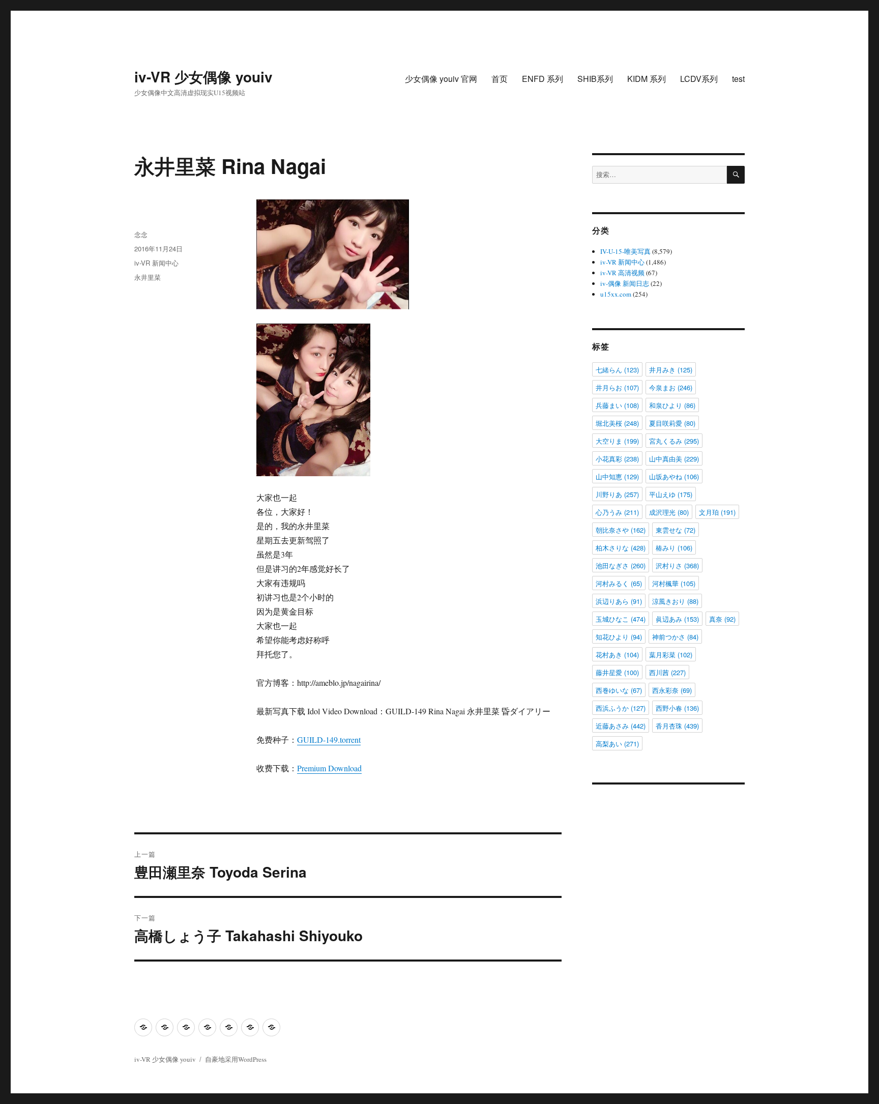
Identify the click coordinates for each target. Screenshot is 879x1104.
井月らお (617, 387)
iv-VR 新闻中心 (156, 263)
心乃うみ (617, 512)
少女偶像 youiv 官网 (441, 78)
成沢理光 (669, 512)
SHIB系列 (595, 78)
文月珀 (717, 512)
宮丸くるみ (674, 441)
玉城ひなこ (621, 619)
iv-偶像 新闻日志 (624, 283)
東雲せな (675, 530)
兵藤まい (617, 405)
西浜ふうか (621, 708)
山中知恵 (617, 476)
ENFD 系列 (542, 78)
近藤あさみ (621, 726)
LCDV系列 (699, 78)
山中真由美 (674, 458)
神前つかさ (675, 637)
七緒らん (617, 369)
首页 (499, 78)
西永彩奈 (672, 690)
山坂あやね (674, 476)
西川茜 (667, 672)
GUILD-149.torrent (329, 739)
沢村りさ (677, 565)
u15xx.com (615, 294)
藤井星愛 (617, 672)
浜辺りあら (619, 601)
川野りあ (617, 494)
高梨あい (617, 743)
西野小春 (677, 708)
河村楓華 (673, 583)
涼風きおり (675, 601)
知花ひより (619, 637)
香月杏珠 (677, 726)
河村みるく (619, 583)
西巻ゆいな (619, 690)
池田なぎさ (621, 565)
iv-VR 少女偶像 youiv (203, 76)
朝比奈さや (621, 530)
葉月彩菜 (670, 654)
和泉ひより (672, 405)
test (738, 78)
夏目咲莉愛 (672, 423)
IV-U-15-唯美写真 (625, 251)
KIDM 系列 (646, 78)
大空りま (617, 441)
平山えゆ (670, 494)
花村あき (617, 654)
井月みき (670, 369)
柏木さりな (621, 548)
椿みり (674, 548)
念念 (141, 234)
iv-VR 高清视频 (622, 272)
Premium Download (329, 768)
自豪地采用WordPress (236, 1059)
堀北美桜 (617, 423)
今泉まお (670, 387)
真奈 (722, 619)
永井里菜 (147, 277)
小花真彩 (617, 458)
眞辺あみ (677, 619)
